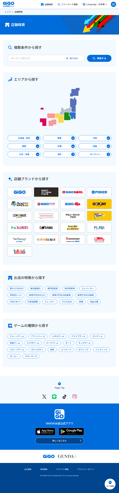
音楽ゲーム (15, 343)
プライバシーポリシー (86, 469)
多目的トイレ (16, 295)
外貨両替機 (33, 301)
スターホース (31, 356)
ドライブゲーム (78, 336)
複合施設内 (35, 288)
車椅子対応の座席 (85, 295)
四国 (95, 146)
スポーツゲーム (17, 349)
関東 (59, 138)
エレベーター (88, 288)
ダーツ (68, 343)
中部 (95, 138)
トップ (8, 12)
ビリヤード (66, 349)
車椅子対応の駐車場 (61, 295)
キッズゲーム (84, 343)
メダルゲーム (58, 336)
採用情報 (43, 469)
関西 (24, 146)
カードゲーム (52, 343)
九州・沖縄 (24, 154)
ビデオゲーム (33, 343)
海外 (59, 154)
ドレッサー (50, 301)
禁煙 (81, 301)
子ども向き (67, 301)
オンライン (95, 154)
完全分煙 (94, 301)
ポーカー (14, 356)
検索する (101, 58)
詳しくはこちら (59, 440)
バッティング (101, 349)
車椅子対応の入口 (37, 295)
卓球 (52, 349)
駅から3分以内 (16, 288)
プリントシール (38, 336)
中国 (59, 146)
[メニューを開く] (113, 4)
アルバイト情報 (62, 469)
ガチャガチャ (37, 349)
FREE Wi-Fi (15, 301)
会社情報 (27, 469)
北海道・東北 (24, 138)
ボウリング (83, 349)
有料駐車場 (70, 288)
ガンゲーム (97, 336)
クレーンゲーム (17, 336)
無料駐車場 (52, 288)
